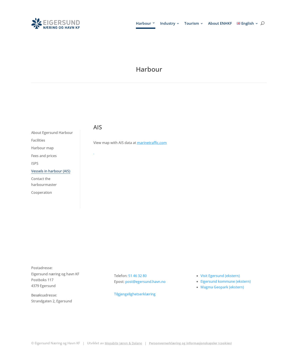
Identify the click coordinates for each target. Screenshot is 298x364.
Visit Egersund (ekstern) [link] (220, 275)
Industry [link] (167, 23)
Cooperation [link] (41, 192)
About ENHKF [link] (220, 23)
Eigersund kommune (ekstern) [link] (225, 281)
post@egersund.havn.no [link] (145, 281)
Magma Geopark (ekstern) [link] (222, 287)
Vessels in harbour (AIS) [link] (50, 171)
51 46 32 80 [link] (137, 275)
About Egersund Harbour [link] (52, 132)
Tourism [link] (191, 23)
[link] (55, 23)
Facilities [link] (38, 140)
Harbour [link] (143, 23)
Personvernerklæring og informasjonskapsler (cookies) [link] (190, 343)
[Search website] (262, 23)
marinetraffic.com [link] (152, 142)
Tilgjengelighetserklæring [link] (135, 294)
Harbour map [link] (42, 148)
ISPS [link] (34, 163)
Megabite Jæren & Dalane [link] (123, 343)
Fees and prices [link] (44, 155)
